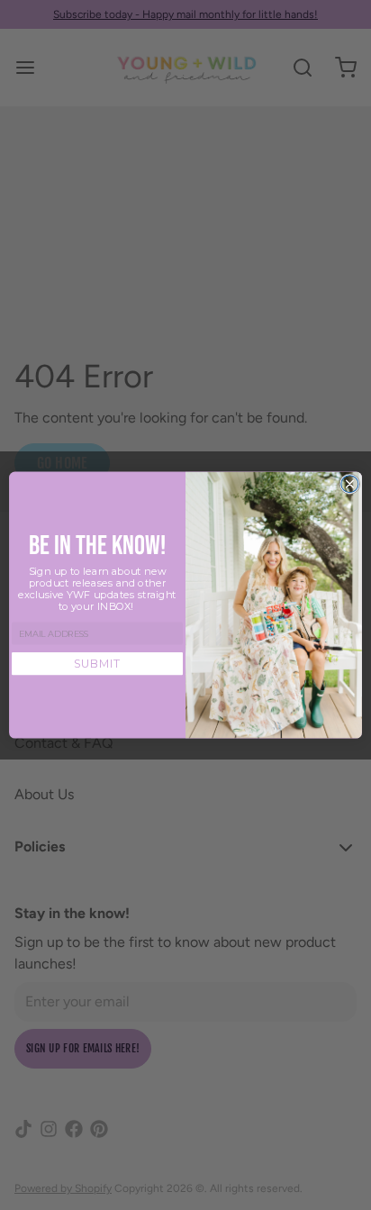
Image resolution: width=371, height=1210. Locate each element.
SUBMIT (97, 663)
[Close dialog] (349, 483)
